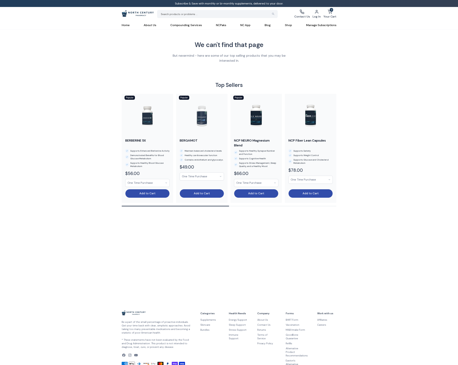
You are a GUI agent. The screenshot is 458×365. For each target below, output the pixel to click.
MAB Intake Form (295, 329)
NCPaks (221, 25)
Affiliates (322, 319)
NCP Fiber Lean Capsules (307, 140)
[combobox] (217, 14)
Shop (288, 25)
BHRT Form (292, 319)
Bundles (204, 329)
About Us (150, 25)
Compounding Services (186, 25)
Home (125, 25)
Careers (321, 324)
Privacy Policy (265, 343)
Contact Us (264, 324)
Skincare (205, 324)
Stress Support (238, 329)
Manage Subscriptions (321, 25)
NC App (245, 25)
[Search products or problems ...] (273, 14)
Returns (261, 329)
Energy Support (238, 319)
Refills (289, 343)
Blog (268, 25)
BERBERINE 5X (135, 140)
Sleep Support (237, 324)
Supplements (208, 319)
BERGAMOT (189, 140)
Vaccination (292, 324)
